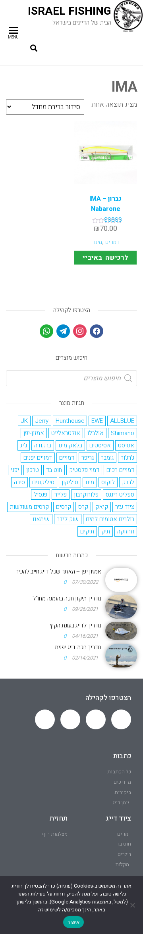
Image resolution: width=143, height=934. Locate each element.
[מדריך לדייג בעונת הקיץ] (121, 630)
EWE (97, 420)
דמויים (112, 242)
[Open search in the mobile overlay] (71, 378)
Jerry (41, 420)
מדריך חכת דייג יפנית (78, 647)
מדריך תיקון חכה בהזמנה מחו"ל (67, 598)
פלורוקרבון (86, 494)
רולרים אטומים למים (110, 519)
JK (24, 420)
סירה (19, 482)
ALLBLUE (122, 420)
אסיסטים (100, 445)
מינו (98, 242)
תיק (105, 531)
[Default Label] (63, 330)
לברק (128, 482)
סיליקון (70, 482)
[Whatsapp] (121, 719)
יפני (15, 470)
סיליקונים (43, 482)
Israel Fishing (69, 11)
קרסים (63, 506)
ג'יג (23, 445)
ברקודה (42, 445)
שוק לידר (68, 519)
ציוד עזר (124, 506)
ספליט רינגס (120, 494)
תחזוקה (125, 531)
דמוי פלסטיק (84, 470)
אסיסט (126, 445)
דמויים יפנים (37, 457)
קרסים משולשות (29, 506)
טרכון (32, 470)
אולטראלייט (65, 433)
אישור (73, 922)
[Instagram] (80, 330)
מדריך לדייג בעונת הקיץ (75, 625)
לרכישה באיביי (105, 258)
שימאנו (41, 519)
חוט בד (54, 470)
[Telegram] (96, 719)
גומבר (107, 457)
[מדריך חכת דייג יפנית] (121, 655)
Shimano (122, 433)
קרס (83, 506)
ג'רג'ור (127, 457)
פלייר (60, 494)
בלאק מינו (70, 445)
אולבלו (95, 433)
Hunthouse (70, 420)
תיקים (87, 531)
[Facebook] (96, 330)
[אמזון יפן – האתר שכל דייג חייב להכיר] (121, 579)
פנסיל (40, 494)
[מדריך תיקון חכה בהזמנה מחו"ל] (121, 606)
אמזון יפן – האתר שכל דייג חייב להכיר (58, 571)
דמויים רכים (120, 470)
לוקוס (108, 482)
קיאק (101, 506)
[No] (133, 905)
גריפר (87, 457)
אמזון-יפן (33, 433)
